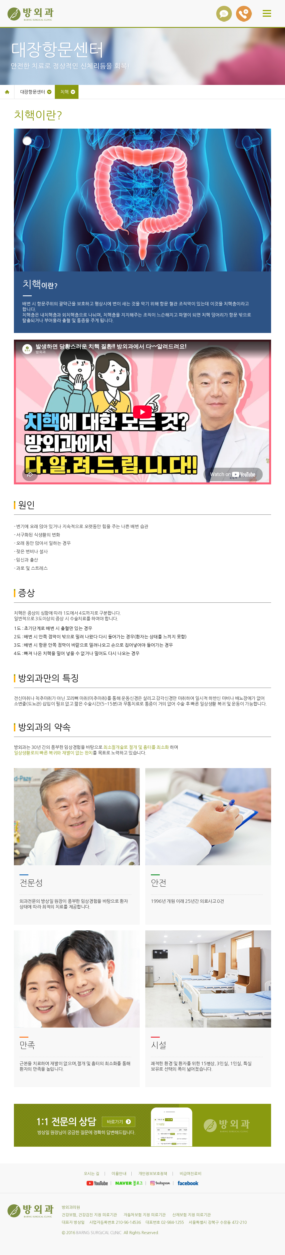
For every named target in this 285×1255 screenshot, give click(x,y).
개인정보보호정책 (152, 1174)
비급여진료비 (190, 1174)
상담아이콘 (224, 14)
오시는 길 (91, 1174)
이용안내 (119, 1174)
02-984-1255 (244, 14)
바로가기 (118, 1121)
